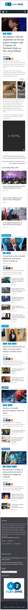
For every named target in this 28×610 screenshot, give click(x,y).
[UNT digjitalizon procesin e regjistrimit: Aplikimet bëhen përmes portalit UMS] (5, 300)
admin (11, 53)
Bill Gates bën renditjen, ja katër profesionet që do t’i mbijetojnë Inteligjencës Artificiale (13, 473)
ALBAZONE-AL (9, 543)
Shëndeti (5, 405)
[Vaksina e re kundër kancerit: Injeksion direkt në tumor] (14, 396)
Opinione (5, 343)
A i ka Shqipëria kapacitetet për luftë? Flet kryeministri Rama (12, 223)
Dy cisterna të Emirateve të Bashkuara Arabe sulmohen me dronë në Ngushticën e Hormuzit (17, 280)
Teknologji (9, 466)
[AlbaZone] (3, 11)
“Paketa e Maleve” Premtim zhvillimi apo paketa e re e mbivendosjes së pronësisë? (17, 379)
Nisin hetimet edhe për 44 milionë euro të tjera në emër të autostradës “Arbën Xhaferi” (14, 157)
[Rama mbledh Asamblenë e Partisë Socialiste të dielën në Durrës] (14, 171)
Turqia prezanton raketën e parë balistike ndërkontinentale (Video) (17, 506)
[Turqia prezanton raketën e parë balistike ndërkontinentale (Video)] (5, 507)
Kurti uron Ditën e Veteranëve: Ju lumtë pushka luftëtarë (18, 431)
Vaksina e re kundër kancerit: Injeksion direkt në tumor (13, 410)
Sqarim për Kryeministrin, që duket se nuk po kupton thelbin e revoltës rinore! (14, 349)
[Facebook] (4, 59)
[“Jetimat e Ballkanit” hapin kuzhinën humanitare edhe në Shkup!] (5, 309)
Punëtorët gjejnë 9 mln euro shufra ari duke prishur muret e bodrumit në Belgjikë (18, 290)
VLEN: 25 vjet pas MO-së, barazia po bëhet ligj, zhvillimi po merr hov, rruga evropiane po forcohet (18, 317)
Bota (4, 253)
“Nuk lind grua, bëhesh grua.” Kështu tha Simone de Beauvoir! (18, 370)
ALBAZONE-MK (17, 543)
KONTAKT (3, 541)
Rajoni (4, 33)
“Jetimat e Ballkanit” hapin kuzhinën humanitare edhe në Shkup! (18, 307)
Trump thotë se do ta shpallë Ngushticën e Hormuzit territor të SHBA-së (14, 258)
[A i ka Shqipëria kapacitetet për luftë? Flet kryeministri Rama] (14, 208)
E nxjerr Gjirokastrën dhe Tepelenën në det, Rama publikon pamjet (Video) (13, 162)
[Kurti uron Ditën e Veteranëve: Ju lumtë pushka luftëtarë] (5, 432)
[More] (12, 59)
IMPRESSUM (10, 541)
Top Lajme (9, 33)
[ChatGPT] (9, 59)
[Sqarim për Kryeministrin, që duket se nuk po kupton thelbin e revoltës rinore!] (14, 335)
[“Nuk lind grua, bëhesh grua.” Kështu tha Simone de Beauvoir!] (5, 371)
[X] (7, 59)
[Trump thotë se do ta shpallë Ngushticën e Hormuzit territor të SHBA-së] (14, 244)
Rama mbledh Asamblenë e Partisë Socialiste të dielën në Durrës (14, 187)
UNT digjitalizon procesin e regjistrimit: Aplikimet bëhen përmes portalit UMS (18, 299)
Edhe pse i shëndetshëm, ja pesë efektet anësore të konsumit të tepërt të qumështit (17, 440)
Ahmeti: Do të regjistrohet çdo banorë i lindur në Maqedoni (12, 199)
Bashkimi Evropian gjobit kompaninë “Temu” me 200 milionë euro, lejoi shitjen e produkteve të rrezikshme (17, 496)
